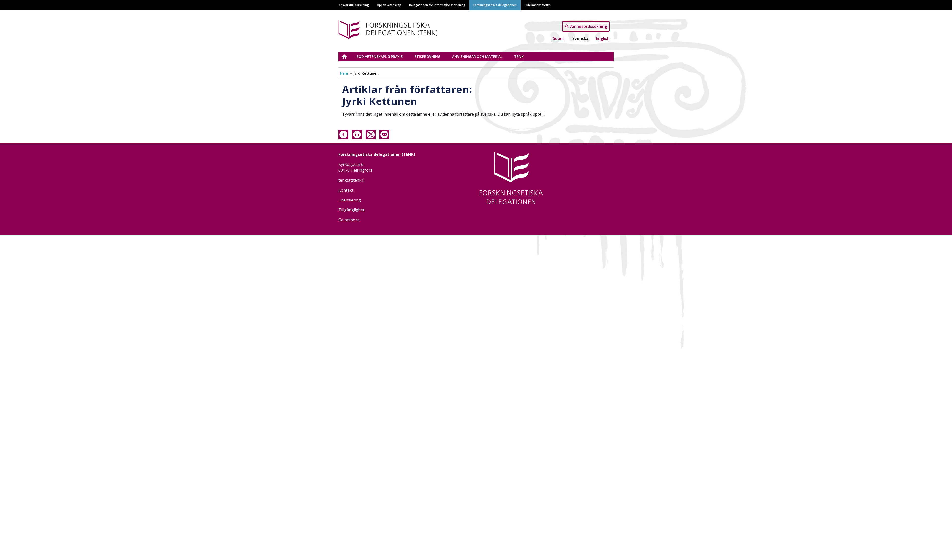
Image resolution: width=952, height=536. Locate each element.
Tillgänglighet (351, 210)
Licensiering (349, 200)
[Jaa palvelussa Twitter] (371, 134)
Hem (344, 73)
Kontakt (345, 190)
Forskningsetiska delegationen (495, 5)
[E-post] (384, 134)
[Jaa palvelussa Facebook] (343, 134)
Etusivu (347, 56)
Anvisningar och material (477, 56)
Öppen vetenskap (389, 5)
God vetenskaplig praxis (379, 56)
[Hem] (403, 28)
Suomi (559, 38)
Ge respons (349, 220)
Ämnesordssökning (588, 26)
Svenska (580, 38)
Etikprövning (427, 56)
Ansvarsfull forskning (354, 5)
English (603, 38)
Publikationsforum (538, 5)
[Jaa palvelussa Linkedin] (357, 134)
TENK (519, 56)
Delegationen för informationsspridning (437, 5)
